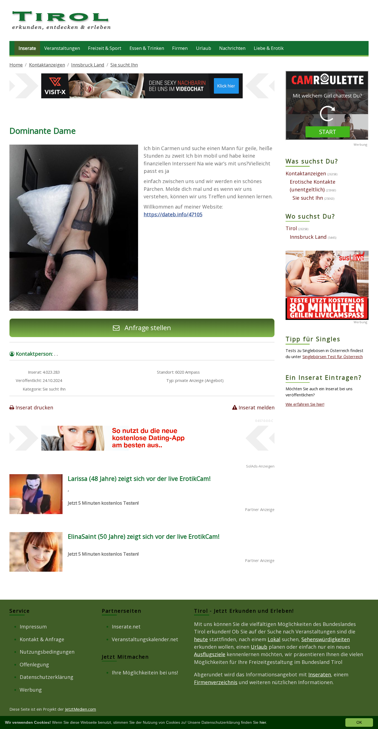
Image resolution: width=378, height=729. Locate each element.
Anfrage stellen (147, 327)
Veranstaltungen (62, 48)
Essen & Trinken (147, 48)
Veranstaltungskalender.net (145, 639)
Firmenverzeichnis (215, 682)
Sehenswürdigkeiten (325, 639)
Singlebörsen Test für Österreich (332, 356)
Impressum (33, 626)
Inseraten (319, 674)
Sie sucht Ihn (124, 64)
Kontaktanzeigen (47, 64)
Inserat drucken (33, 407)
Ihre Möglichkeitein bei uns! (145, 672)
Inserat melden (256, 407)
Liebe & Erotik (269, 48)
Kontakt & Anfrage (42, 639)
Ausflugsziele (209, 654)
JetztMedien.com (80, 709)
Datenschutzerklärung (46, 677)
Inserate (27, 48)
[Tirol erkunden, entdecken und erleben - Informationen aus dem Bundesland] (62, 30)
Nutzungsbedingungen (47, 651)
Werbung (31, 689)
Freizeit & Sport (104, 48)
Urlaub (203, 48)
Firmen (180, 48)
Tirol (291, 228)
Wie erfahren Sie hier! (305, 404)
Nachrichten (232, 48)
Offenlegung (34, 664)
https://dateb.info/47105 (173, 214)
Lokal (274, 639)
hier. (263, 722)
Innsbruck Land (87, 64)
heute (201, 639)
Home (16, 64)
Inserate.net (126, 626)
